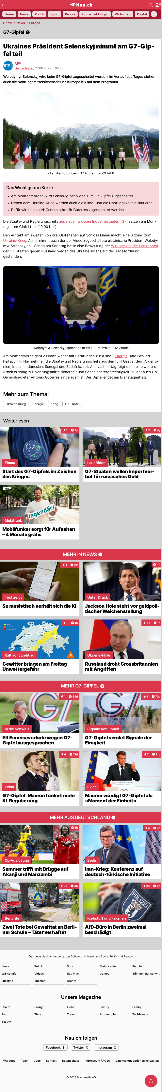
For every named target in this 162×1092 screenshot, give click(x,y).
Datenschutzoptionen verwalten (137, 1060)
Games (104, 973)
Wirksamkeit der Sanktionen (134, 246)
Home (7, 23)
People (137, 966)
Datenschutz (70, 1060)
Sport (70, 966)
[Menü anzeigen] (158, 5)
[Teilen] (151, 1081)
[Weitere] (154, 14)
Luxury (104, 1007)
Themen (39, 980)
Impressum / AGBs (97, 1060)
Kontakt (51, 1060)
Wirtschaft (9, 973)
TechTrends (140, 1014)
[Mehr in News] (81, 554)
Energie (121, 356)
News (20, 23)
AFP (18, 63)
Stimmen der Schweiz (147, 973)
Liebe (70, 1007)
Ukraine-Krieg (14, 240)
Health (6, 1007)
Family (136, 1007)
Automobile (108, 1014)
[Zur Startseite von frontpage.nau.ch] (81, 5)
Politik (38, 966)
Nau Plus (73, 973)
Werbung (9, 1060)
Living (38, 1007)
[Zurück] (2, 4)
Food (5, 1014)
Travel (71, 1014)
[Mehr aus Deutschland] (81, 817)
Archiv (71, 980)
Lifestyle (7, 980)
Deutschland (24, 68)
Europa (34, 23)
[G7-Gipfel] (81, 32)
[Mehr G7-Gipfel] (81, 686)
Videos (39, 973)
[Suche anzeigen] (151, 4)
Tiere (37, 1014)
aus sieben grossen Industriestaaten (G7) (93, 221)
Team (24, 1060)
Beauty (6, 1021)
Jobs (37, 1060)
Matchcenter (108, 966)
